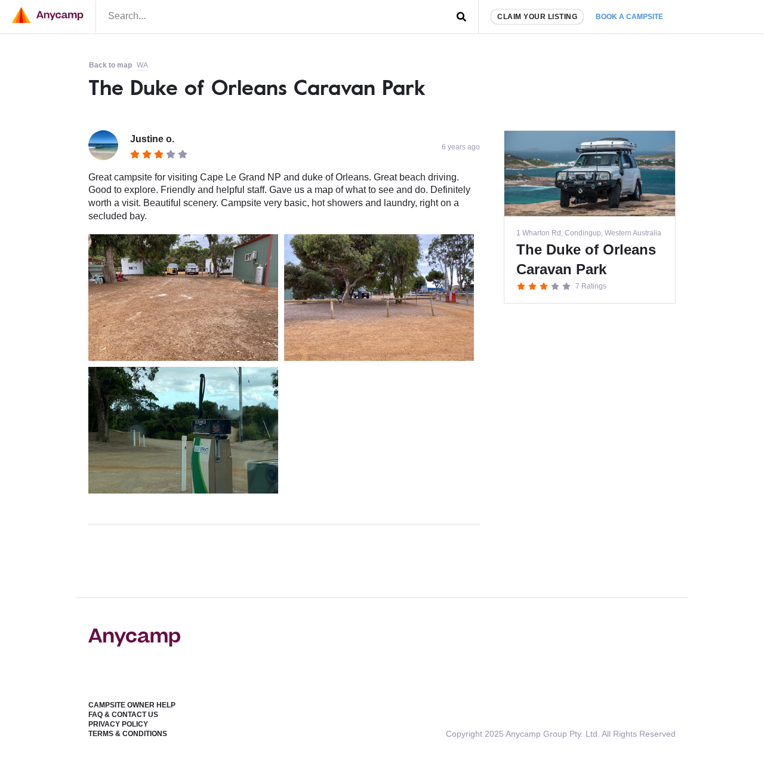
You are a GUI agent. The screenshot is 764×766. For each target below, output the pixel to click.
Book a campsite (629, 17)
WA (142, 65)
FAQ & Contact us (123, 714)
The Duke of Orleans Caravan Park (257, 87)
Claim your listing (537, 17)
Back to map (110, 65)
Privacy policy (118, 724)
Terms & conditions (127, 734)
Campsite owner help (131, 705)
